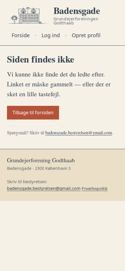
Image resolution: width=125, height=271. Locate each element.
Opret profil (86, 35)
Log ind (51, 35)
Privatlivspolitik (95, 188)
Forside (21, 35)
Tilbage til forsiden (32, 112)
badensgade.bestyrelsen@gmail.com (78, 132)
